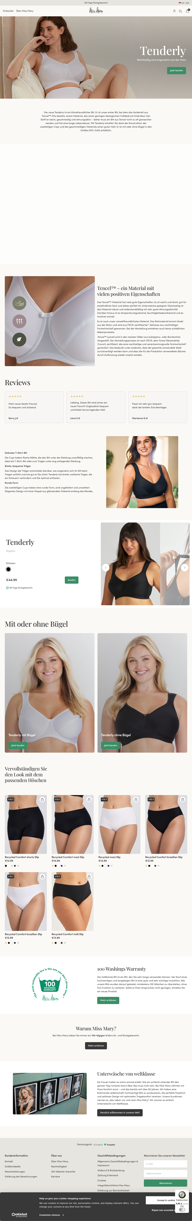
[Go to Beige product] (12, 866)
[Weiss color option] (15, 569)
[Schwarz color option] (8, 569)
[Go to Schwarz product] (6, 866)
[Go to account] (174, 11)
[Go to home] (96, 10)
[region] (96, 407)
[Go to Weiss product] (9, 866)
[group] (34, 407)
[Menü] (187, 1191)
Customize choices (49, 1215)
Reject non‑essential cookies (167, 1210)
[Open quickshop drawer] (42, 799)
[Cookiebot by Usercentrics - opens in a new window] (19, 1215)
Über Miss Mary (24, 10)
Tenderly (20, 542)
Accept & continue (167, 1200)
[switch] (182, 1209)
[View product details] (26, 860)
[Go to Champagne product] (59, 943)
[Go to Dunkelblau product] (15, 866)
